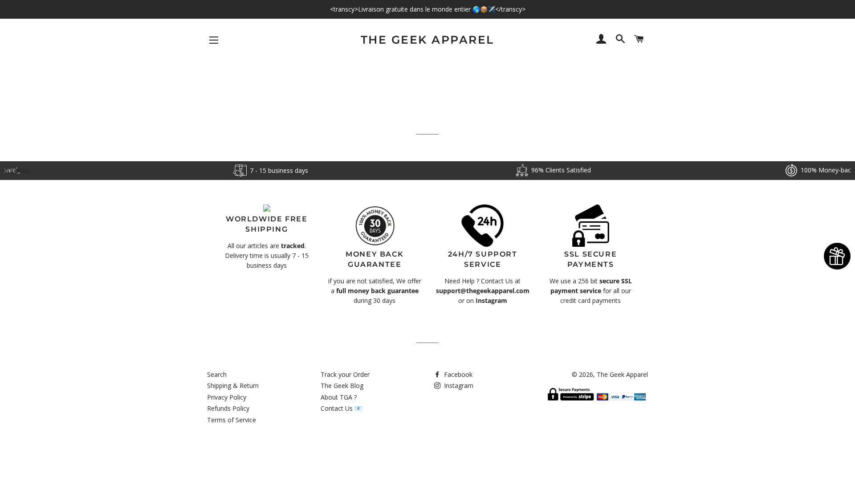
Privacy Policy (226, 397)
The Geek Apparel (427, 39)
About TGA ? (339, 397)
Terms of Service (231, 420)
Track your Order (345, 374)
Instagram (457, 385)
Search (217, 374)
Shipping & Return (233, 385)
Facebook (457, 374)
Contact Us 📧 (341, 408)
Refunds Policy (228, 408)
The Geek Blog (342, 385)
